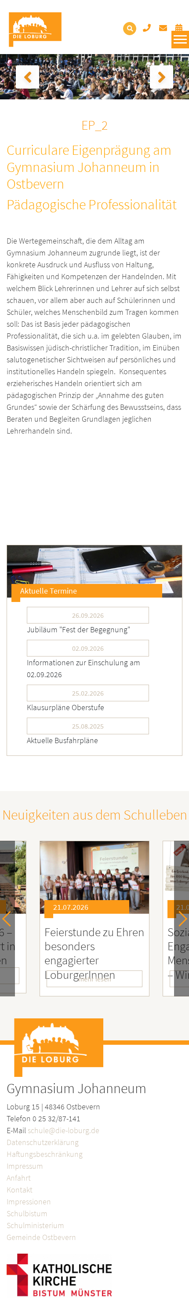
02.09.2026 (88, 648)
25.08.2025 (88, 726)
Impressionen (29, 1201)
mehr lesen (94, 978)
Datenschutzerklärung (43, 1142)
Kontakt (20, 1190)
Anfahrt (19, 1178)
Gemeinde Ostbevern (41, 1237)
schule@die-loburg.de (63, 1130)
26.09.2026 (88, 615)
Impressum (25, 1166)
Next (179, 918)
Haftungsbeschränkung (45, 1154)
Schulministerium (35, 1225)
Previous (10, 918)
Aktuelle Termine (48, 591)
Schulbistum (27, 1213)
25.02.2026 (88, 693)
